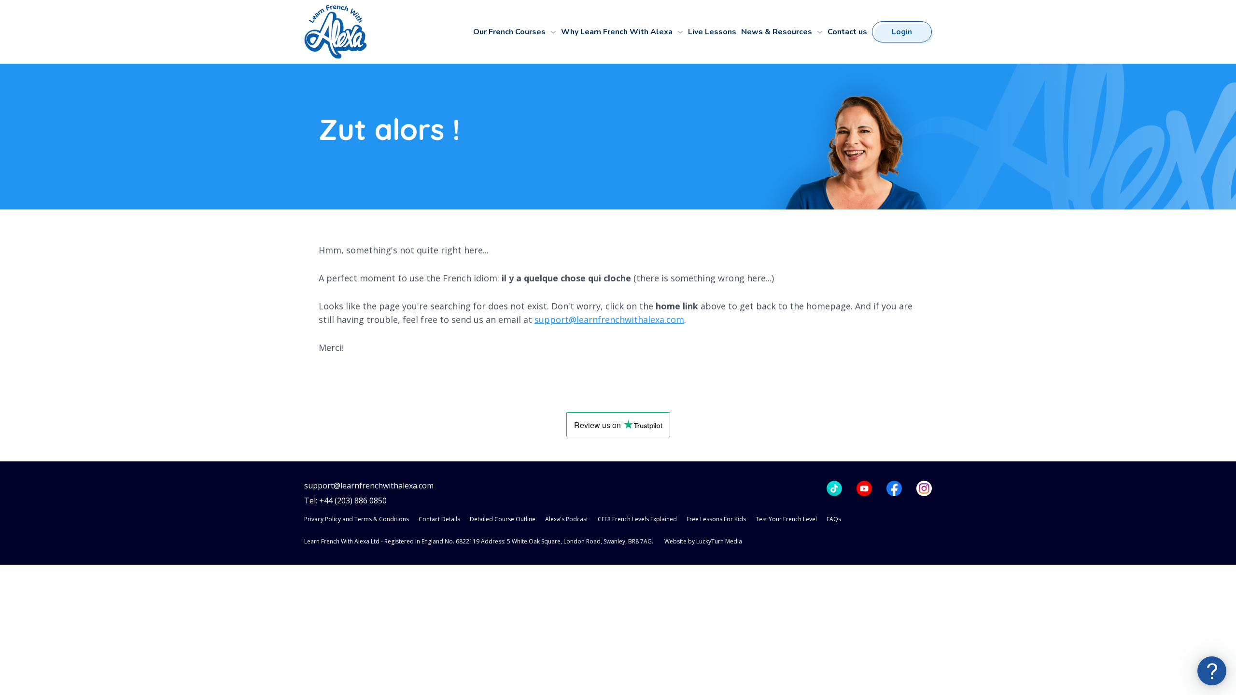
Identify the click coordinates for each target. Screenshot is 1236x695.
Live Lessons (712, 32)
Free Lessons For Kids (716, 519)
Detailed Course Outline (502, 519)
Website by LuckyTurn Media (703, 541)
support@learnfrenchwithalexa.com (609, 319)
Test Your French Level (786, 519)
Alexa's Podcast (566, 519)
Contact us (847, 32)
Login (902, 32)
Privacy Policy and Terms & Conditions (356, 519)
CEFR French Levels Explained (637, 519)
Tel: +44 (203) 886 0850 (345, 501)
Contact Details (439, 519)
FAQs (834, 519)
